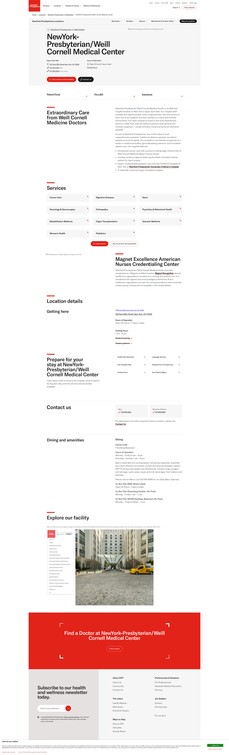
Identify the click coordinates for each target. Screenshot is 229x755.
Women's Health (57, 233)
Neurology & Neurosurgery (62, 209)
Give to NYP (164, 3)
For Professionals (163, 682)
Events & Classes (121, 710)
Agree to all (215, 745)
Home (34, 15)
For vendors (160, 715)
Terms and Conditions (71, 717)
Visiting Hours (92, 67)
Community (118, 686)
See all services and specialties (124, 244)
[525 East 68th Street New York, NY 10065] (129, 310)
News (171, 3)
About (151, 3)
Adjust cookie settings (8, 752)
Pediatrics (101, 233)
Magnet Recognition (164, 273)
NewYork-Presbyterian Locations (48, 21)
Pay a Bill (98, 94)
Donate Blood (119, 731)
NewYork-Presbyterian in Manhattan (61, 15)
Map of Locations (188, 21)
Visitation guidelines (122, 343)
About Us (117, 682)
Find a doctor (101, 244)
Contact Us (120, 424)
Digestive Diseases (105, 197)
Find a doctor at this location (63, 79)
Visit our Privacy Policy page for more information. (32, 752)
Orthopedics (102, 209)
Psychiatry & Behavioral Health (157, 209)
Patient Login (193, 3)
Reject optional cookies (215, 749)
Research (184, 3)
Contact (177, 3)
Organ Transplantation (106, 221)
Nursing (158, 690)
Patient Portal (53, 94)
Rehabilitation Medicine (61, 221)
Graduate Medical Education (168, 686)
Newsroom (118, 706)
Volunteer (117, 727)
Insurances (147, 94)
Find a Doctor (189, 8)
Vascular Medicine (151, 221)
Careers (157, 3)
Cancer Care (56, 197)
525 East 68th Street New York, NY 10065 (133, 314)
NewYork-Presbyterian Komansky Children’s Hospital (154, 166)
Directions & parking (122, 338)
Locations (42, 15)
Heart (145, 197)
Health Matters (120, 703)
